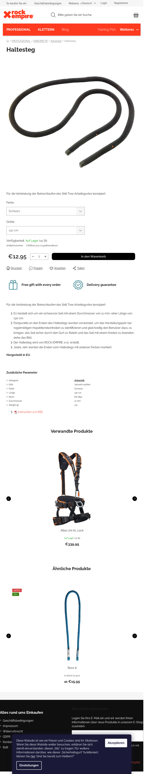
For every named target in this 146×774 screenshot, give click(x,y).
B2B (5, 747)
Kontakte (8, 742)
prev (9, 498)
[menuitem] (18, 30)
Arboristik (79, 380)
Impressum (10, 726)
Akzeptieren (116, 743)
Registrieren (121, 3)
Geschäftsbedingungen (47, 3)
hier (33, 756)
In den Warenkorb (93, 256)
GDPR (6, 736)
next (134, 498)
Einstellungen (29, 765)
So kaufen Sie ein (16, 3)
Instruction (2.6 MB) (30, 412)
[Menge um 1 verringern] (33, 256)
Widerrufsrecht (13, 731)
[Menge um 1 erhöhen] (45, 256)
